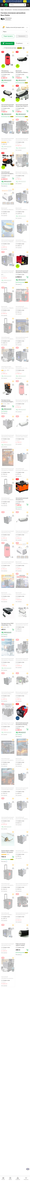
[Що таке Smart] (23, 48)
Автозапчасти (8, 9)
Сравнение (18, 1179)
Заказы (10, 1179)
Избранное (26, 1179)
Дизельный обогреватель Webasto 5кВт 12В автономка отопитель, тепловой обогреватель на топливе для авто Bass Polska (22, 562)
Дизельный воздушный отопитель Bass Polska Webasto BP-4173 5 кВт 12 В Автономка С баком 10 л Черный (22, 436)
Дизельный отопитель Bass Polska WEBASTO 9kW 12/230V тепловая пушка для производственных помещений (22, 173)
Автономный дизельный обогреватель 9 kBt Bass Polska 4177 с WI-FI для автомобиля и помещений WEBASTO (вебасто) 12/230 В (7, 271)
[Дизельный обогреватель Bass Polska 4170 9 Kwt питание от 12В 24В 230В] (7, 581)
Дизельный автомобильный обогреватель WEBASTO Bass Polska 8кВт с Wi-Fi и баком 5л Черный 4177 (22, 759)
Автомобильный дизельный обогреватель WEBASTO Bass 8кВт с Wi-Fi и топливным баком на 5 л (22, 818)
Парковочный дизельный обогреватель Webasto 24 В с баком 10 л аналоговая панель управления (22, 532)
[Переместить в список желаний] (13, 52)
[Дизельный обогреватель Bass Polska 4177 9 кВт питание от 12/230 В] (22, 581)
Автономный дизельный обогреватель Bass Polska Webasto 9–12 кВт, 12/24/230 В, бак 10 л (7, 562)
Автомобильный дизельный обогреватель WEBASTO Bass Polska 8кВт (22, 469)
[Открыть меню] (2, 4)
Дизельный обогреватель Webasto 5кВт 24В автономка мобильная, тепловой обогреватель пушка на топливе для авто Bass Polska (7, 209)
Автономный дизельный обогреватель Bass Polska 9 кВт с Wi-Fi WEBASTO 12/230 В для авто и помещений (7, 139)
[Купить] (13, 77)
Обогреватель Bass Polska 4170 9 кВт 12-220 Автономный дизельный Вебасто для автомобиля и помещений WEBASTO (7, 367)
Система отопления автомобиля (21, 9)
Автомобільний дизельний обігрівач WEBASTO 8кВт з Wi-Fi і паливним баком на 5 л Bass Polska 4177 (22, 241)
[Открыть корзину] (27, 4)
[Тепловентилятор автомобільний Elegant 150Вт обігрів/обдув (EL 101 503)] (7, 388)
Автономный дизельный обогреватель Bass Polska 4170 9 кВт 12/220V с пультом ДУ (7, 693)
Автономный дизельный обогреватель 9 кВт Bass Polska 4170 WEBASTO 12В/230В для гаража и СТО (7, 818)
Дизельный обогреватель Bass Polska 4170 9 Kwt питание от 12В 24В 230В (6, 593)
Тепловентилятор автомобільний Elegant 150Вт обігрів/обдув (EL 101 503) (7, 401)
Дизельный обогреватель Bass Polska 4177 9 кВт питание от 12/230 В (21, 593)
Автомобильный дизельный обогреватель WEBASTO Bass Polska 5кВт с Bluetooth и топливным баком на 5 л (7, 499)
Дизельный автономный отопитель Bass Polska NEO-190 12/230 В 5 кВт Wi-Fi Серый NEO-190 (7, 789)
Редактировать (8, 36)
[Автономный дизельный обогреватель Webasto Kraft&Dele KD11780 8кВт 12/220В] (22, 259)
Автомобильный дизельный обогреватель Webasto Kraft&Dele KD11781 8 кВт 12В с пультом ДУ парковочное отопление (7, 173)
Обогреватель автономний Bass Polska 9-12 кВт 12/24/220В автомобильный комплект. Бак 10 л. (7, 71)
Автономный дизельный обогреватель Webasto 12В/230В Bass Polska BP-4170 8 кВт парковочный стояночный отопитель (7, 436)
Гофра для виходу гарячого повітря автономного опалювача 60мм (22, 944)
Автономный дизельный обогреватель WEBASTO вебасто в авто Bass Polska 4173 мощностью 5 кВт (7, 241)
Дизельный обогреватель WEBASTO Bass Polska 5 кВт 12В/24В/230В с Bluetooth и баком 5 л (7, 307)
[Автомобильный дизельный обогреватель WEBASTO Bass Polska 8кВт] (22, 457)
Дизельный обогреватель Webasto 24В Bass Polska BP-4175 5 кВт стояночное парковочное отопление (22, 71)
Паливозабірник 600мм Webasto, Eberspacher (7, 851)
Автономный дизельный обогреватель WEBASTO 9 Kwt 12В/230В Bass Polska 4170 (7, 469)
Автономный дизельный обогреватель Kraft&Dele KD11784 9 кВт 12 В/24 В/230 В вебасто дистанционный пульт (22, 499)
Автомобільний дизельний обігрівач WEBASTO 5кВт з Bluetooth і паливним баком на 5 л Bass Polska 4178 (7, 914)
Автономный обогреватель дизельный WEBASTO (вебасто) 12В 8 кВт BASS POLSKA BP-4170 (7, 977)
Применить (21, 36)
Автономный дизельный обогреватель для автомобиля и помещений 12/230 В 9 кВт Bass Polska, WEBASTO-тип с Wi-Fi (22, 338)
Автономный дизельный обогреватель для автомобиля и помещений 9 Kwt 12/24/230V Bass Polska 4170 (7, 532)
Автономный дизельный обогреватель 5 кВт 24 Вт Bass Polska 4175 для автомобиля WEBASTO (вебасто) (22, 624)
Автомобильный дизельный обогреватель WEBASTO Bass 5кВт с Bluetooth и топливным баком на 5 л (7, 338)
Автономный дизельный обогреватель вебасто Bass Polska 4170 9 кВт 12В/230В (22, 884)
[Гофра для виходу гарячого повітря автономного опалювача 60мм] (22, 932)
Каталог (3, 1179)
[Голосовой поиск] (24, 4)
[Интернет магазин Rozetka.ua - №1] (6, 4)
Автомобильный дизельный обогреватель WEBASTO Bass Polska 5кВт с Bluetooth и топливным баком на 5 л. (22, 307)
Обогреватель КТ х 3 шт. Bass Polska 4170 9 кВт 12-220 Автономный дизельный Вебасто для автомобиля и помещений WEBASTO (7, 724)
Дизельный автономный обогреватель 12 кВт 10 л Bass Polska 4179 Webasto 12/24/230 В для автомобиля (22, 401)
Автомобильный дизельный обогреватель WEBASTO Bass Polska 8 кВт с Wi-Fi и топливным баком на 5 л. (7, 759)
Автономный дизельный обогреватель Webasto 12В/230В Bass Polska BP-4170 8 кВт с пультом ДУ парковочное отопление (22, 659)
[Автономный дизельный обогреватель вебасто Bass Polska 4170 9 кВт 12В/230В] (22, 872)
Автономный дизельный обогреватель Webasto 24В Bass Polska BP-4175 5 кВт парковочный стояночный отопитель (7, 105)
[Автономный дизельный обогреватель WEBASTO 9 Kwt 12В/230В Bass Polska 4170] (7, 457)
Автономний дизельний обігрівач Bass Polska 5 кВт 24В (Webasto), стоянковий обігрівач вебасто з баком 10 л (22, 105)
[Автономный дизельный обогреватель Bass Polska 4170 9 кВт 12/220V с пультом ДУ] (7, 680)
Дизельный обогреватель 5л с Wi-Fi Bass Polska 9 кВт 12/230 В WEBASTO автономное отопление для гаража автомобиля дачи (22, 367)
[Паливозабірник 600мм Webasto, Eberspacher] (7, 839)
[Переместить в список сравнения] (13, 55)
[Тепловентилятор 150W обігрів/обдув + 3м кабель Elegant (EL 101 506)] (7, 612)
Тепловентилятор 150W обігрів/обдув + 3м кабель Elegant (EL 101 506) (7, 624)
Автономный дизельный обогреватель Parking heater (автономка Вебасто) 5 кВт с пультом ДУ (22, 724)
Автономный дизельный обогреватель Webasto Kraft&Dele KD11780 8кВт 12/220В (22, 271)
